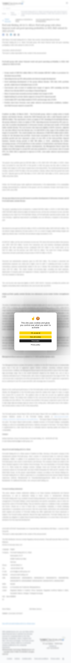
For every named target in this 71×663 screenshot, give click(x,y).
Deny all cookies (35, 337)
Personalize (35, 341)
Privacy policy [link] (35, 345)
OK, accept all (35, 333)
